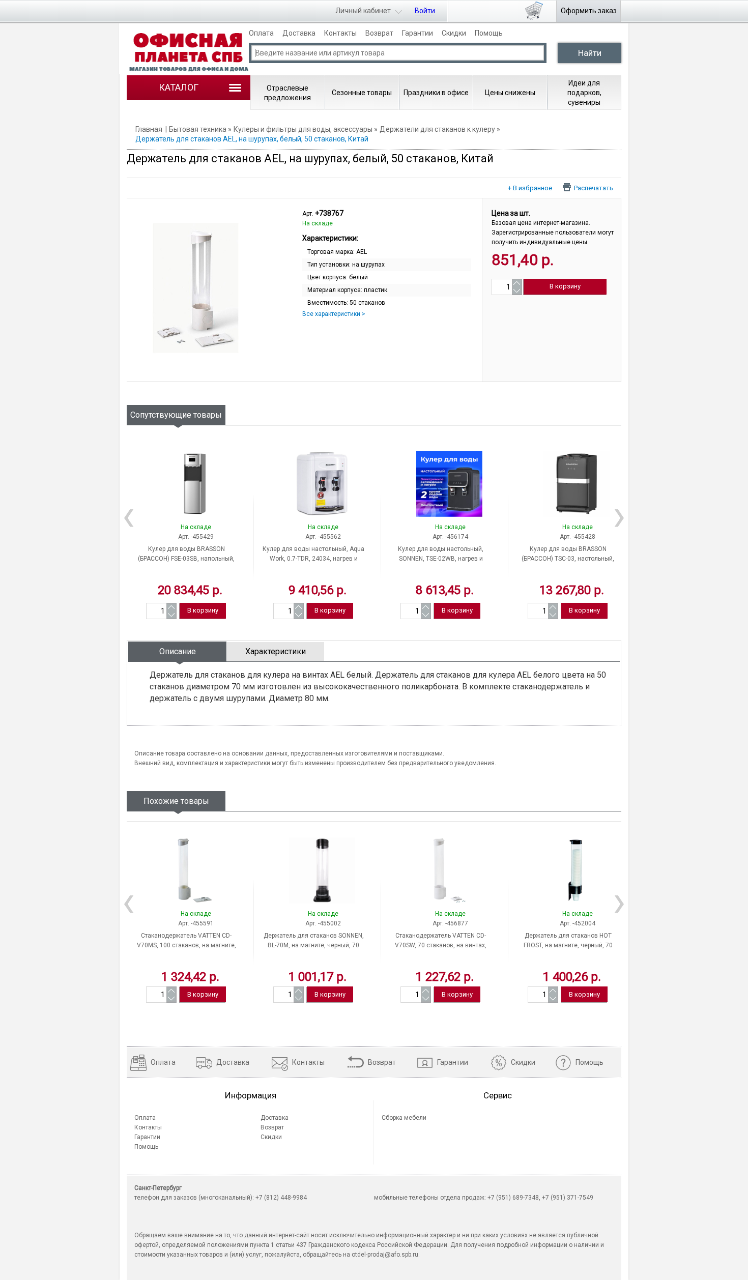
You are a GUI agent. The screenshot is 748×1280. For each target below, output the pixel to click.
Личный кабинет (363, 11)
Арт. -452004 (577, 923)
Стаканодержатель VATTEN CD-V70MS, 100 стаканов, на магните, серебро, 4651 (186, 945)
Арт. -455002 (323, 923)
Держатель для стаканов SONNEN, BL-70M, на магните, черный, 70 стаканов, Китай (314, 945)
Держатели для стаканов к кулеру (437, 129)
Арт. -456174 (450, 536)
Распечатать (593, 187)
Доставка (298, 33)
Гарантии (417, 33)
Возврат (379, 33)
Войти (425, 11)
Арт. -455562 (323, 536)
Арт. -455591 (196, 923)
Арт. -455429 (196, 536)
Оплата (261, 33)
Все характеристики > (333, 313)
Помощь (489, 33)
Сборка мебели (404, 1117)
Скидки (454, 33)
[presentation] (177, 651)
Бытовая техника (197, 129)
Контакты (340, 33)
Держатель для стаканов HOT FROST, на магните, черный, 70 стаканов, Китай (568, 945)
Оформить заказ (589, 11)
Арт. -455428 (577, 536)
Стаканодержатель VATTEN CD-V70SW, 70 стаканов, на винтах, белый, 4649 (440, 945)
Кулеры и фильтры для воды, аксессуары (303, 129)
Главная (148, 129)
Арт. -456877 (450, 923)
